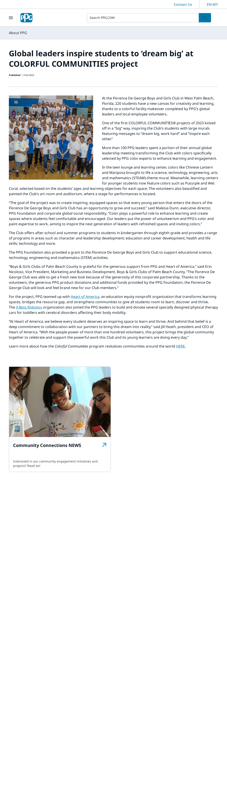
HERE (180, 346)
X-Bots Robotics (29, 307)
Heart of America (85, 296)
